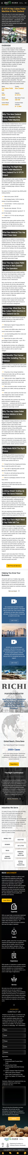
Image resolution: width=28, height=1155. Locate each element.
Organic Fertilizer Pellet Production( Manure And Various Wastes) (14, 1071)
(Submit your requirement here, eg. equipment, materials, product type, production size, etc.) (14, 1083)
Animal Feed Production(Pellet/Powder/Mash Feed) (13, 1061)
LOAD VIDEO (14, 620)
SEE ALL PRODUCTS (12, 798)
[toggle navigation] (2, 3)
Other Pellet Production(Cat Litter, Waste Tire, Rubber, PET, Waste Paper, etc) (15, 1076)
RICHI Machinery (21, 76)
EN (25, 3)
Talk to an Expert (12, 591)
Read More (14, 764)
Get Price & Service (14, 566)
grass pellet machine (19, 272)
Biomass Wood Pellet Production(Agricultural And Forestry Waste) (14, 1066)
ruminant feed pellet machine (9, 540)
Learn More (7, 900)
